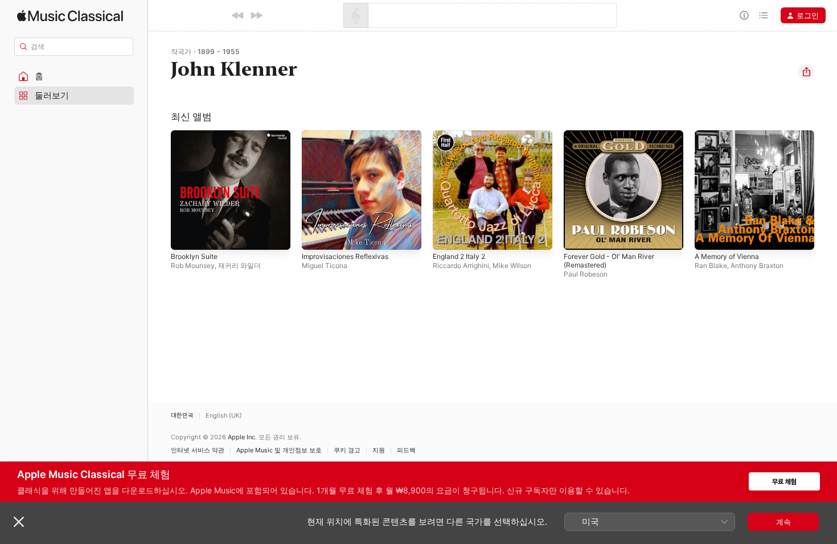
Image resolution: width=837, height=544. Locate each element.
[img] (70, 15)
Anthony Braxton (757, 265)
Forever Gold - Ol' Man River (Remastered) (614, 139)
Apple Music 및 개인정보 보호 (279, 450)
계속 (783, 521)
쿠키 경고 (347, 450)
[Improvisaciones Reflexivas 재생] (316, 235)
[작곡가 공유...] (806, 72)
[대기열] (763, 15)
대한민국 (182, 416)
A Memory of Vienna (731, 134)
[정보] (744, 15)
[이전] (238, 15)
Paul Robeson (586, 274)
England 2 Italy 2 (462, 134)
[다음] (256, 15)
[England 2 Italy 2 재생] (447, 235)
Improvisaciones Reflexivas (349, 134)
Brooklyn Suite (196, 134)
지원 (378, 450)
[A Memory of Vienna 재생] (708, 235)
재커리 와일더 (239, 265)
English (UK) (224, 416)
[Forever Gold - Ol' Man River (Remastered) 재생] (577, 235)
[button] (74, 76)
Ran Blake (711, 265)
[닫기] (19, 522)
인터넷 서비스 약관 (197, 450)
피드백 (406, 450)
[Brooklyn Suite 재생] (185, 235)
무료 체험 (784, 481)
